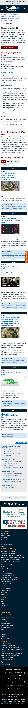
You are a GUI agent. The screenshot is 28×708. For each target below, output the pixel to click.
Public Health (22, 307)
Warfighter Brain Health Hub (7, 571)
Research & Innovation (6, 590)
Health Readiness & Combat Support (9, 579)
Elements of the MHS (6, 535)
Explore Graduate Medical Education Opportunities (12, 662)
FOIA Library (4, 621)
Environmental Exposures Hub (7, 575)
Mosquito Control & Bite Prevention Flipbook (13, 454)
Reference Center (6, 613)
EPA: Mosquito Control (9, 487)
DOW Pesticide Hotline (9, 465)
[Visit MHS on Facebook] (12, 504)
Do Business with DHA (6, 660)
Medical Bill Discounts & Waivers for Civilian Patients (12, 586)
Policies (3, 630)
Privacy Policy (17, 669)
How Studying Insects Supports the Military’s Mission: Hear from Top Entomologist (9, 176)
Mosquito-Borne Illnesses (16, 208)
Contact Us (3, 546)
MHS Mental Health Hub (6, 573)
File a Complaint (4, 664)
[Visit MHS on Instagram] (5, 504)
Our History (3, 542)
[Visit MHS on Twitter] (16, 504)
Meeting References (5, 628)
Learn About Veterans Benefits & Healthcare (10, 653)
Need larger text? (8, 23)
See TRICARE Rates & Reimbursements (10, 655)
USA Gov (18, 685)
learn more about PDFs (20, 703)
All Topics (3, 566)
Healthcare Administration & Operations (9, 577)
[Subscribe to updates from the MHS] (23, 504)
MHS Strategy (4, 537)
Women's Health (4, 594)
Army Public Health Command (10, 463)
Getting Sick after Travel (15, 126)
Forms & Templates (5, 623)
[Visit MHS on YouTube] (19, 504)
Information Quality (7, 682)
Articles (2, 599)
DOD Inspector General (13, 679)
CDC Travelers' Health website (16, 92)
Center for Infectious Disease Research (12, 481)
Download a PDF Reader (6, 703)
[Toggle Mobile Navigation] (2, 8)
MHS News (4, 597)
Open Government (19, 682)
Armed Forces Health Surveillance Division (11, 206)
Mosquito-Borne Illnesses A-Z (8, 48)
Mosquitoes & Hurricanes (9, 450)
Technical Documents (6, 638)
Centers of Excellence (6, 581)
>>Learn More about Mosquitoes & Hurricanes (11, 152)
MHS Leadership (4, 533)
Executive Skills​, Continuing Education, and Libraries (12, 557)
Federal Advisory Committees (7, 540)
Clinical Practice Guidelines (7, 615)
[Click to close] (26, 253)
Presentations (4, 632)
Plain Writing (9, 685)
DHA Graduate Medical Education (8, 553)
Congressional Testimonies (7, 617)
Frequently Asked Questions (7, 625)
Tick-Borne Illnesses (12, 257)
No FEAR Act (8, 672)
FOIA (18, 676)
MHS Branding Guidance (6, 544)
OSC (18, 688)
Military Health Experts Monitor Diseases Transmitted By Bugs (11, 220)
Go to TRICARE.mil (5, 643)
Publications (3, 634)
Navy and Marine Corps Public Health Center (13, 467)
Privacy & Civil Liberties (6, 588)
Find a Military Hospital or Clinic (8, 645)
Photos (2, 601)
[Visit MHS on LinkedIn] (9, 504)
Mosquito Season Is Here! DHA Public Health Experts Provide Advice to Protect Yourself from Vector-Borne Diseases (10, 271)
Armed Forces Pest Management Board (12, 461)
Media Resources (5, 610)
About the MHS (5, 531)
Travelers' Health (7, 455)
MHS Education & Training (8, 549)
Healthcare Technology (6, 584)
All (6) (3, 161)
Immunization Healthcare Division (11, 475)
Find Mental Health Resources (7, 657)
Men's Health (4, 592)
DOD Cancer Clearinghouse (7, 569)
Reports (3, 636)
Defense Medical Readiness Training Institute (11, 555)
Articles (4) (9, 161)
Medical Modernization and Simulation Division (11, 562)
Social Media (4, 608)
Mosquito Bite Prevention (9, 452)
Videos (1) (17, 161)
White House (10, 688)
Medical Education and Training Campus (10, 559)
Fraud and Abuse (18, 672)
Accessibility (10, 676)
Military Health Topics (7, 564)
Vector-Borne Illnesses (7, 253)
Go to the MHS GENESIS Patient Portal (10, 647)
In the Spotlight (4, 606)
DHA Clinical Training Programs (8, 551)
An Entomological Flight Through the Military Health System (13, 254)
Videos (2, 603)
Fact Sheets (3, 619)
